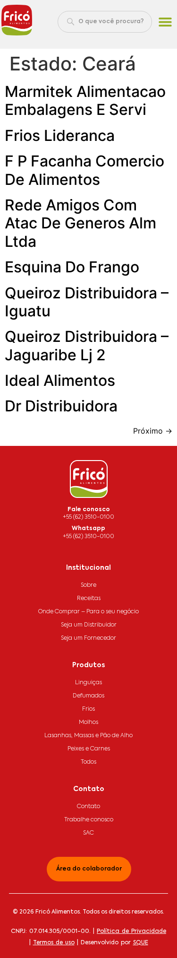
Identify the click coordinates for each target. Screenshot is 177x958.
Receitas (89, 598)
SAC (88, 833)
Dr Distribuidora (61, 406)
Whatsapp (88, 528)
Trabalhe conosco (88, 820)
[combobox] (105, 22)
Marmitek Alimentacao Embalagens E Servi (85, 100)
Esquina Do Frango (72, 267)
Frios (88, 709)
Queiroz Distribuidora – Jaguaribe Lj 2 (87, 345)
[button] (165, 21)
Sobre (88, 585)
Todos (88, 762)
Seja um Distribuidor (89, 625)
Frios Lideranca (60, 135)
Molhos (88, 722)
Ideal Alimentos (60, 380)
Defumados (88, 696)
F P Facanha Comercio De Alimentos (84, 170)
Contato (88, 807)
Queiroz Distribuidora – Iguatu (87, 302)
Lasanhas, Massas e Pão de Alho (88, 736)
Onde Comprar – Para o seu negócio (88, 612)
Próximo (152, 430)
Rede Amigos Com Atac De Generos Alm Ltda (80, 223)
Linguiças (88, 683)
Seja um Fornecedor (88, 638)
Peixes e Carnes (88, 749)
